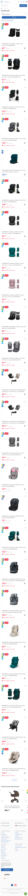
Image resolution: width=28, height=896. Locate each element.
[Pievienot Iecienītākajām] (25, 24)
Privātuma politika (18, 845)
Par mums (3, 832)
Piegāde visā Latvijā (18, 834)
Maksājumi (17, 832)
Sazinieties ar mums (18, 839)
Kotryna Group (3, 849)
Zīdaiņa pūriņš (3, 834)
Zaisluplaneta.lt (4, 855)
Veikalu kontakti (4, 839)
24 (24, 780)
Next (26, 801)
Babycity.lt (3, 850)
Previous (2, 801)
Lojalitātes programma (5, 837)
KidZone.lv (3, 847)
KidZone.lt (3, 858)
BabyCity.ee (3, 852)
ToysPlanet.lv (3, 845)
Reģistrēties (7, 869)
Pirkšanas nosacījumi (18, 837)
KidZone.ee (3, 856)
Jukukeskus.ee (3, 853)
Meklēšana (23, 5)
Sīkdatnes (17, 850)
